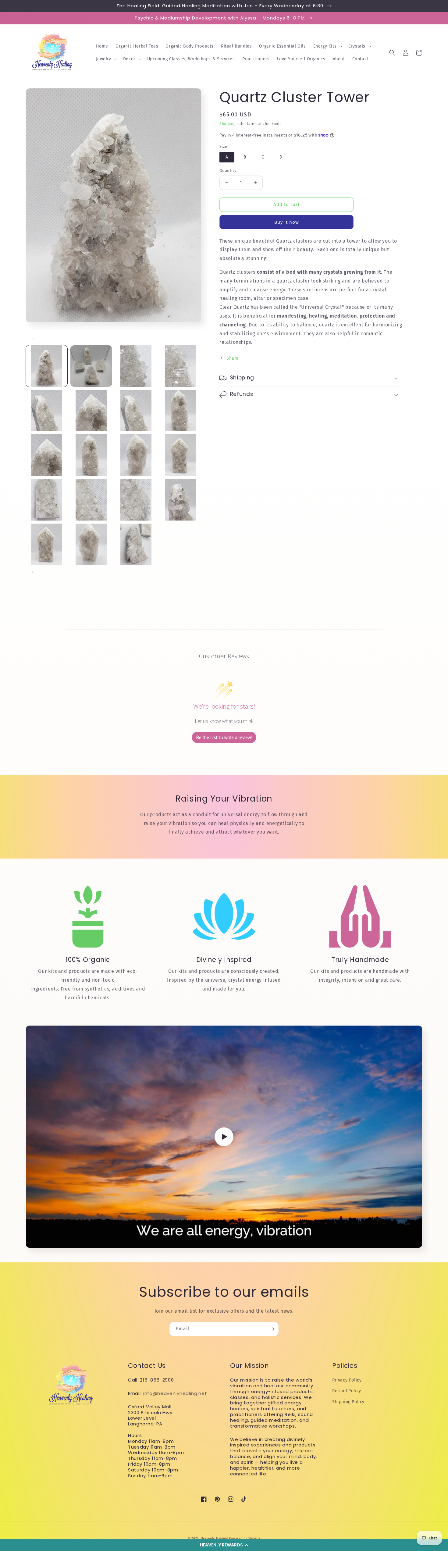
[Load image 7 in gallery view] (136, 410)
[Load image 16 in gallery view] (180, 500)
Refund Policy (346, 1390)
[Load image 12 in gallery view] (180, 455)
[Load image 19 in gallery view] (136, 544)
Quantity (227, 170)
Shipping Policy (348, 1401)
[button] (224, 1545)
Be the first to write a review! (224, 737)
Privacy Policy (346, 1380)
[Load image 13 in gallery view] (46, 500)
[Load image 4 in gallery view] (180, 366)
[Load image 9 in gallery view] (46, 455)
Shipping (227, 124)
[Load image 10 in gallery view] (91, 455)
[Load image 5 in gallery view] (46, 410)
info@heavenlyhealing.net (175, 1393)
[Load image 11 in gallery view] (136, 455)
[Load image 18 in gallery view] (91, 544)
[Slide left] (32, 338)
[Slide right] (32, 571)
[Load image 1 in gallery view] (46, 366)
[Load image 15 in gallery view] (136, 500)
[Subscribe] (272, 1329)
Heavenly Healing (214, 1538)
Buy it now (286, 222)
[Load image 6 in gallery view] (91, 410)
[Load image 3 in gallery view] (136, 366)
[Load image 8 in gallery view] (180, 410)
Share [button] (232, 358)
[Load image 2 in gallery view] (91, 366)
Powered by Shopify (244, 1538)
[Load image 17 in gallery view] (46, 544)
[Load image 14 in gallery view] (91, 500)
